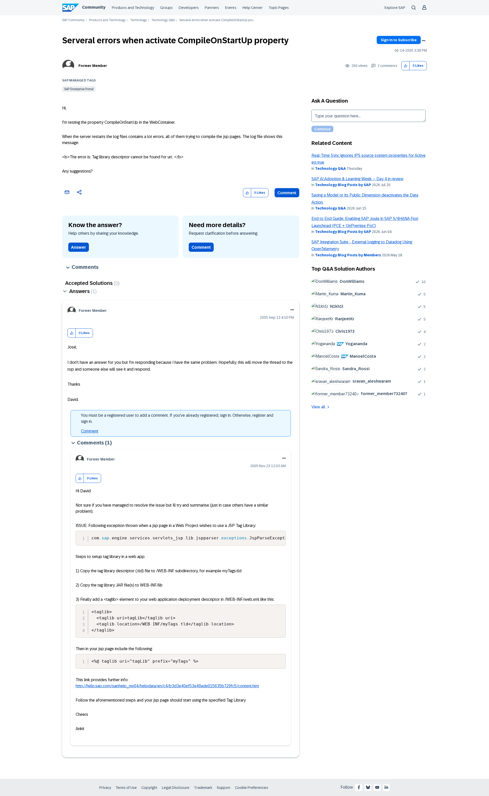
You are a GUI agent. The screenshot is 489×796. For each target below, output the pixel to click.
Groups (166, 8)
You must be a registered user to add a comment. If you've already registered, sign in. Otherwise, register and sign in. (177, 418)
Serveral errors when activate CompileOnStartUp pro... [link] (216, 20)
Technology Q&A (163, 20)
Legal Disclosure (175, 788)
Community (93, 7)
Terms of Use (126, 788)
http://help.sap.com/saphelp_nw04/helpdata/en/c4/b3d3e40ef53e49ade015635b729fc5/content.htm (167, 686)
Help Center (252, 8)
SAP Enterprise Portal (78, 89)
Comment (286, 193)
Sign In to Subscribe (399, 40)
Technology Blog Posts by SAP (343, 185)
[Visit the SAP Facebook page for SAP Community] (359, 787)
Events (230, 8)
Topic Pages (279, 8)
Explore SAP (395, 8)
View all (318, 407)
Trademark (203, 788)
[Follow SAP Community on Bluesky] (368, 787)
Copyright (149, 788)
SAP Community (73, 20)
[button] (406, 65)
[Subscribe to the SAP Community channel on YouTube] (377, 787)
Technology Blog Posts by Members (348, 255)
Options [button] (424, 41)
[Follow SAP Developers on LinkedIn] (386, 787)
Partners (212, 8)
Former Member (92, 66)
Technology (138, 20)
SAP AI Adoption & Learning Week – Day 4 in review (357, 179)
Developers (189, 8)
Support (223, 788)
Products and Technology (133, 8)
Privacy (105, 788)
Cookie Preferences (251, 788)
